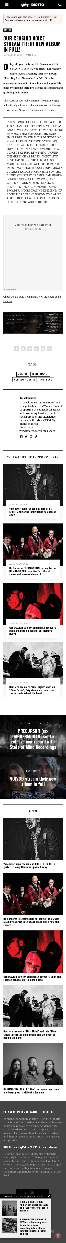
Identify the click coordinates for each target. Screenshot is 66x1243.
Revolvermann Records (41, 110)
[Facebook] (16, 348)
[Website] (36, 437)
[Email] (49, 348)
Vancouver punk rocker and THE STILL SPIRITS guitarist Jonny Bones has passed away (32, 512)
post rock (46, 379)
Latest (7, 30)
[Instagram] (31, 437)
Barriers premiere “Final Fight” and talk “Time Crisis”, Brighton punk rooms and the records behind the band (32, 690)
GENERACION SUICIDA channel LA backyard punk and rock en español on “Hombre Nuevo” (32, 631)
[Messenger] (23, 348)
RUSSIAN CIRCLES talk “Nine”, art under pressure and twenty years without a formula (34, 1206)
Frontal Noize (18, 110)
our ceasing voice (24, 379)
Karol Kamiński (27, 398)
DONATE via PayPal (14, 1147)
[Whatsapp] (36, 348)
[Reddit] (43, 348)
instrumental (40, 374)
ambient (22, 374)
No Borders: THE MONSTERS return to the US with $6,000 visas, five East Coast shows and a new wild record (32, 571)
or (28, 1147)
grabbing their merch (15, 92)
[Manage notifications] (58, 1235)
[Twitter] (29, 348)
